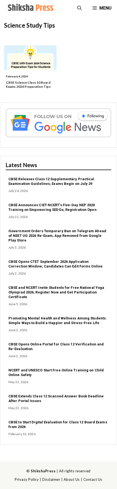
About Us (72, 479)
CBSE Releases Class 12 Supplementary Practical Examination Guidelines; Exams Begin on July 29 (51, 181)
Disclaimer (51, 479)
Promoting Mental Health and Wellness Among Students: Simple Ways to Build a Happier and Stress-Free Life (57, 320)
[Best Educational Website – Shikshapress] (30, 8)
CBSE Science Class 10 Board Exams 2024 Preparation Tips (28, 84)
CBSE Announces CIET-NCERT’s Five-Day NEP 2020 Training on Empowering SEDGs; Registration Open (52, 207)
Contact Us (92, 479)
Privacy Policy (27, 479)
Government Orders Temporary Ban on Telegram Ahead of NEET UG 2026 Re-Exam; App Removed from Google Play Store (57, 235)
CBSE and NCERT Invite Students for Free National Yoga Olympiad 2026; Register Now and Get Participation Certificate (56, 292)
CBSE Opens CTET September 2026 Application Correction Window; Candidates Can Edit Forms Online (55, 264)
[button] (79, 8)
